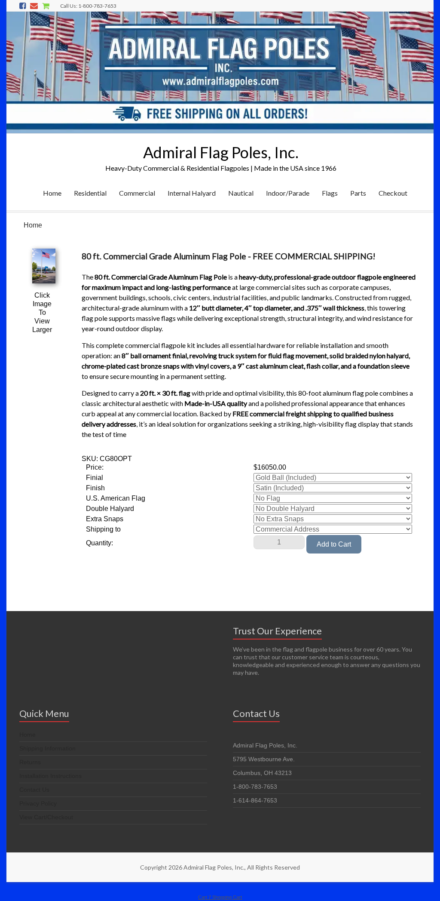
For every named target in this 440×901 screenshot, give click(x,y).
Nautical (241, 193)
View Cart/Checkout (46, 817)
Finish (95, 488)
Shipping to (103, 529)
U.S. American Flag (115, 498)
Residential (90, 193)
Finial (94, 477)
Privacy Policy (38, 803)
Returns (30, 762)
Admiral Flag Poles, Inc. (221, 152)
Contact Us (34, 789)
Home (52, 193)
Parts (358, 193)
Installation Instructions (50, 775)
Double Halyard (110, 508)
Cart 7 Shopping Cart (220, 897)
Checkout (393, 193)
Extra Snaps (104, 519)
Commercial (137, 193)
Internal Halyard (192, 193)
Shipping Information (47, 748)
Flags (330, 193)
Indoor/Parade (287, 193)
